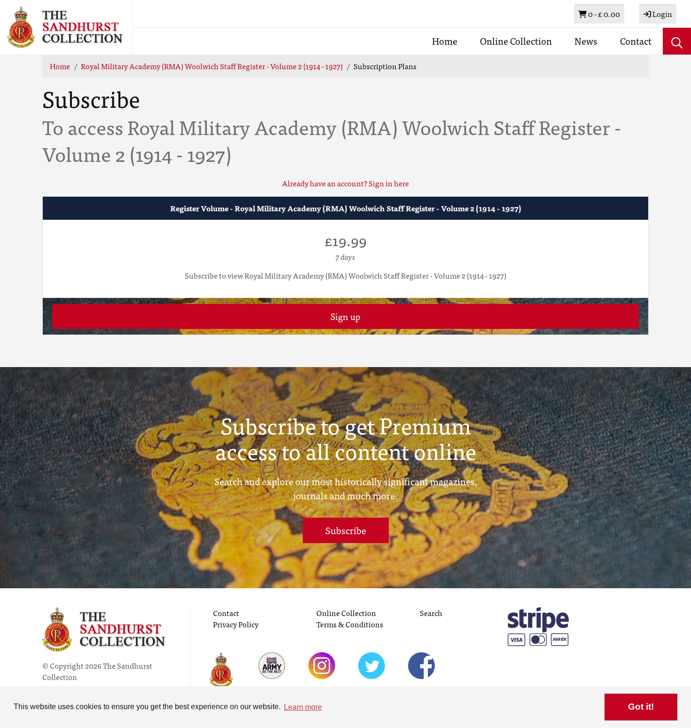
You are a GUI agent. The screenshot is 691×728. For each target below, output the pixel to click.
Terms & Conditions (349, 624)
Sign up (345, 316)
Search (431, 613)
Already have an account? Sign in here (345, 183)
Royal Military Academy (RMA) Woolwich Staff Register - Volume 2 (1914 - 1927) (212, 66)
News (585, 40)
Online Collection (516, 40)
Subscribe (345, 530)
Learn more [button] (303, 707)
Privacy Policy (236, 624)
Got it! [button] (641, 707)
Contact (636, 40)
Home (444, 40)
